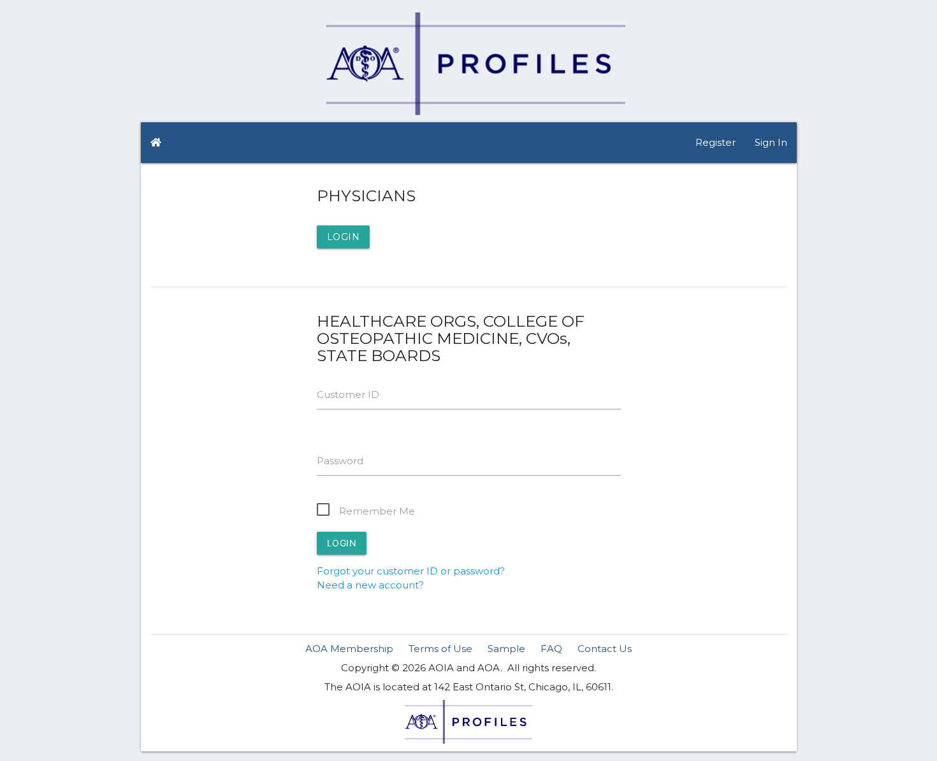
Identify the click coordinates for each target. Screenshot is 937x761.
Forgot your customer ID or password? (411, 571)
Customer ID (348, 394)
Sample (506, 649)
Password (340, 461)
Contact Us (604, 649)
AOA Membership (349, 649)
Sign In (771, 142)
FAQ (551, 649)
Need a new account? (370, 585)
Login (343, 237)
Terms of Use (440, 649)
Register (715, 142)
